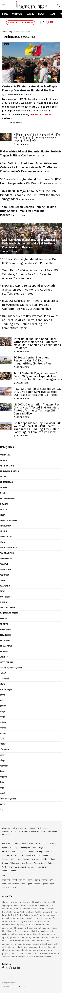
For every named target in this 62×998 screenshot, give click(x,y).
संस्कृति (2, 793)
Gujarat (4, 504)
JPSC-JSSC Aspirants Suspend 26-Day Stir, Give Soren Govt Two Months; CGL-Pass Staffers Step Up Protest (29, 289)
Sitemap (5, 835)
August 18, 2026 (22, 417)
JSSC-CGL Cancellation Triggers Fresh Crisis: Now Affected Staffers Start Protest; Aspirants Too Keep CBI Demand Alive (30, 304)
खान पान (3, 706)
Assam (3, 476)
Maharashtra (7, 553)
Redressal (42, 828)
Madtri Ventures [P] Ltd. (17, 987)
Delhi (2, 493)
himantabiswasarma (22, 32)
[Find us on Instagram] (10, 968)
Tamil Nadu (5, 629)
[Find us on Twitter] (6, 968)
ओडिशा (2, 684)
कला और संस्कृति (6, 689)
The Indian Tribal (11, 95)
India (6, 44)
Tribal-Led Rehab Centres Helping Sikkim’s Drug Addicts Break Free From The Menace (28, 211)
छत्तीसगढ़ (3, 722)
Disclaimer (52, 831)
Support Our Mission (20, 22)
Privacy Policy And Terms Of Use (32, 831)
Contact (31, 828)
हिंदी (1, 810)
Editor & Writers (19, 828)
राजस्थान (3, 777)
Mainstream (6, 558)
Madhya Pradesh (8, 548)
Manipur (4, 564)
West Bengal (6, 662)
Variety (4, 657)
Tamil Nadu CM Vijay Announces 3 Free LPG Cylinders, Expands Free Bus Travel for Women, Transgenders (30, 195)
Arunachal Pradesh (10, 471)
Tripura (4, 651)
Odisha (3, 602)
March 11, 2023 (27, 95)
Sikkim (3, 618)
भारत (2, 755)
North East (6, 597)
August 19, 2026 (22, 398)
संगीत (2, 788)
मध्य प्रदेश (3, 766)
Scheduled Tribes (9, 613)
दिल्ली (2, 739)
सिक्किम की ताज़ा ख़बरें (8, 799)
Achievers (17, 14)
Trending (5, 640)
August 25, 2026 (37, 156)
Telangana (5, 635)
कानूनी (2, 695)
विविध (2, 782)
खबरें (1, 700)
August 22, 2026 (19, 215)
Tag (10, 32)
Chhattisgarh (7, 482)
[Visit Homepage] (31, 5)
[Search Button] (58, 5)
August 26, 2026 (22, 144)
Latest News (6, 537)
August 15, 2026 (22, 436)
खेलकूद (2, 711)
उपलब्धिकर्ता (4, 679)
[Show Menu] (3, 5)
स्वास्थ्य (2, 804)
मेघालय (2, 771)
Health (41, 14)
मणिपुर (2, 760)
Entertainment (7, 498)
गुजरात (2, 717)
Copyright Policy (9, 831)
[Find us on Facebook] (3, 968)
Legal (52, 14)
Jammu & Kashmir (8, 520)
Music (3, 580)
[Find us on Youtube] (14, 968)
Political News (7, 608)
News (2, 591)
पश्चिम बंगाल (4, 749)
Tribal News (6, 646)
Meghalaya (5, 569)
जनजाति (3, 728)
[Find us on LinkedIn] (18, 968)
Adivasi (3, 460)
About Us (6, 828)
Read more (16, 122)
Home (5, 14)
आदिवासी (3, 673)
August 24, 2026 (54, 184)
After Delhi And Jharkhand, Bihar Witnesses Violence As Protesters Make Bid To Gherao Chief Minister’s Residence (28, 167)
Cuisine (30, 14)
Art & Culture (7, 466)
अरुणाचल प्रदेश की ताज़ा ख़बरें (11, 668)
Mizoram (4, 575)
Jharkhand (5, 526)
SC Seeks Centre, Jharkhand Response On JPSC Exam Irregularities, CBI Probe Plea (32, 360)
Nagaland (5, 586)
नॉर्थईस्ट (3, 744)
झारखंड (3, 733)
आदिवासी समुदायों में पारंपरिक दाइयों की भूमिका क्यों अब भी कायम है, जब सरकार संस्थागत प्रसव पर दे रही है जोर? (37, 137)
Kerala (3, 531)
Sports (4, 624)
